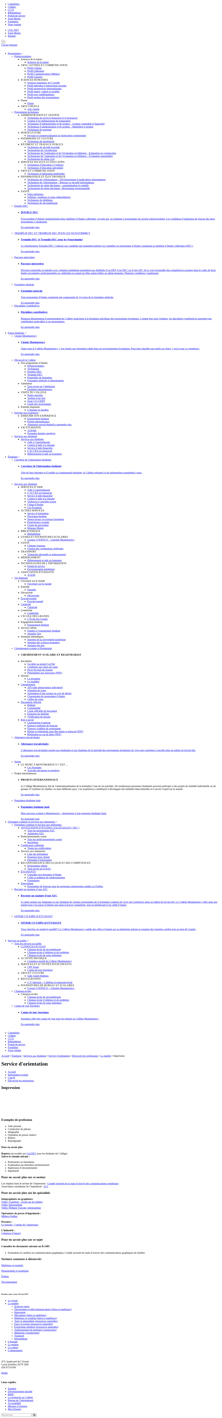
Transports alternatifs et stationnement (46, 554)
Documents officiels (31, 702)
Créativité (26, 604)
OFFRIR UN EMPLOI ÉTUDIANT (33, 916)
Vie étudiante (21, 578)
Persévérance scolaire (38, 522)
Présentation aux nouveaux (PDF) (44, 672)
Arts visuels (33, 109)
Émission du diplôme (38, 714)
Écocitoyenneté (29, 598)
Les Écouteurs (34, 507)
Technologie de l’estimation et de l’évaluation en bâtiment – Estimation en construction (71, 153)
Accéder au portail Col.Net (41, 664)
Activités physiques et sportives (43, 770)
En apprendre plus (30, 227)
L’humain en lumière (38, 409)
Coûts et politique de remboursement (46, 877)
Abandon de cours (36, 690)
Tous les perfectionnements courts (44, 839)
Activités (31, 430)
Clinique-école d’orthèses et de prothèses (48, 952)
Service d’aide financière (40, 448)
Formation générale (24, 284)
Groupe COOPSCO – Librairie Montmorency (51, 539)
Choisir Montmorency (25, 335)
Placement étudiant (37, 516)
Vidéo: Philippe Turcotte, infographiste (21, 1207)
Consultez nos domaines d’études (44, 874)
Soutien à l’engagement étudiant (43, 630)
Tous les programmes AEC (41, 830)
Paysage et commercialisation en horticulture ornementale (56, 135)
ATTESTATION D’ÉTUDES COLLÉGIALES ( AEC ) (50, 827)
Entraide (31, 589)
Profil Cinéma (34, 68)
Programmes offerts (37, 865)
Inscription (32, 842)
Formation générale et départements (45, 380)
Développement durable (20, 1391)
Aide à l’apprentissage (38, 442)
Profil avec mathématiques (40, 94)
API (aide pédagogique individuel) (45, 687)
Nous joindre (14, 24)
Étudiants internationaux (39, 389)
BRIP (11, 1394)
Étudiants (13, 456)
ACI (46, 1186)
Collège (12, 7)
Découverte (33, 595)
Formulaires (33, 880)
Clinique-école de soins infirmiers (44, 955)
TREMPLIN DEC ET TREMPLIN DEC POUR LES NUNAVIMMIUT (52, 233)
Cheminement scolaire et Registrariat (33, 648)
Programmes (14, 53)
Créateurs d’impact (11, 1233)
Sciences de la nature (38, 62)
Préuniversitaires (22, 56)
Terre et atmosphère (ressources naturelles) (36, 1321)
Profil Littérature (35, 71)
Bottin (4, 1373)
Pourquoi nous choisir (38, 857)
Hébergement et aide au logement (44, 454)
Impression (20, 1312)
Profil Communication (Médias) (43, 74)
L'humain (13, 1341)
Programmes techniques (26, 112)
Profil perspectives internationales (44, 88)
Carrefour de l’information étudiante (32, 459)
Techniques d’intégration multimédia (46, 173)
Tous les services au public (28, 943)
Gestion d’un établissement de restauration (49, 120)
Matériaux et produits (12, 1265)
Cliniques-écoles (22, 991)
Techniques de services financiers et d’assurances (52, 118)
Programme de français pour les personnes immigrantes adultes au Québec (65, 886)
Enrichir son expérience (26, 412)
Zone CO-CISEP (36, 401)
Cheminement (28, 684)
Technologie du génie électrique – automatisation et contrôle (58, 185)
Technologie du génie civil (40, 159)
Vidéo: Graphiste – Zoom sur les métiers (22, 1202)
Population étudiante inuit (27, 800)
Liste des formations (37, 854)
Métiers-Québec (9, 1216)
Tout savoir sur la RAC (39, 868)
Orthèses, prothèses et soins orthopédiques (49, 197)
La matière (105, 1055)
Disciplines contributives (26, 305)
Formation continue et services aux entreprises (32, 821)
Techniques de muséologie (40, 141)
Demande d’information (39, 860)
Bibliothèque (14, 12)
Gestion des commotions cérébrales (45, 548)
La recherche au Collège (20, 1397)
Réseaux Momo (35, 528)
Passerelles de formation (39, 377)
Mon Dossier (14, 1409)
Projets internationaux (38, 421)
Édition (5, 1276)
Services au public (17, 940)
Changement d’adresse (39, 722)
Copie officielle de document (42, 711)
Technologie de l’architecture (42, 150)
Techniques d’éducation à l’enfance (45, 164)
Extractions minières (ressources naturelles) (36, 1327)
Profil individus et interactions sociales (46, 85)
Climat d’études (35, 504)
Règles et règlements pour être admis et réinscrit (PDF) (55, 731)
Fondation (13, 21)
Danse (30, 103)
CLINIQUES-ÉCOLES (33, 946)
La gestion (13, 1344)
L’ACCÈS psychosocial (39, 451)
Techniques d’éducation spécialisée (45, 167)
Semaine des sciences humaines (43, 642)
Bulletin (31, 705)
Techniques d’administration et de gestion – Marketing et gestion (60, 126)
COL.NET (13, 30)
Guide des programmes (39, 404)
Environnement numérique (41, 569)
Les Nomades (34, 767)
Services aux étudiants (25, 436)
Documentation (9, 1282)
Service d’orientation (38, 513)
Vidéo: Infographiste (11, 1204)
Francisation (27, 883)
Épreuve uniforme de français (42, 725)
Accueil (5, 1055)
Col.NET (31, 1153)
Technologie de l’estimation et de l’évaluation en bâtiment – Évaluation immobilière (70, 156)
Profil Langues (34, 76)
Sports (17, 761)
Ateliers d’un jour (36, 398)
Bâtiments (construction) (26, 1332)
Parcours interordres (24, 257)
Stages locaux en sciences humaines (45, 519)
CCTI (11, 9)
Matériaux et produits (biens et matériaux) (35, 1318)
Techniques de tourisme (39, 129)
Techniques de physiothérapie (42, 203)
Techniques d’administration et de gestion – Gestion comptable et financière (66, 123)
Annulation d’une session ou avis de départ (49, 693)
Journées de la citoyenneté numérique (46, 639)
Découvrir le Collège (25, 360)
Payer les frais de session (40, 669)
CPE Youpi (33, 967)
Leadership (33, 613)
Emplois (12, 1388)
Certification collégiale (32, 845)
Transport (19, 1335)
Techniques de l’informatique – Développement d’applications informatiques (66, 179)
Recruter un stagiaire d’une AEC (31, 889)
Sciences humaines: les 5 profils (43, 82)
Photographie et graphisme (15, 1271)
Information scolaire (18, 1074)
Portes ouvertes (35, 395)
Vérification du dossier (39, 716)
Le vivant (13, 1300)
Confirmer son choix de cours (42, 667)
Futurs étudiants (16, 333)
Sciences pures (21, 1306)
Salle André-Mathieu (38, 975)
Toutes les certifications (39, 848)
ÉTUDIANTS (28, 871)
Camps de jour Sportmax (40, 970)
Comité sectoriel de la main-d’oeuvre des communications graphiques (82, 1183)
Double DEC (21, 206)
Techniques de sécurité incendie (43, 147)
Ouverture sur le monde (39, 583)
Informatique (20, 1338)
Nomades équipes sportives (41, 433)
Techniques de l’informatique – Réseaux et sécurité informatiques (60, 182)
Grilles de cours (35, 699)
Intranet (12, 36)
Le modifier (33, 681)
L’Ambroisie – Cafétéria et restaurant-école (49, 982)
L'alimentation (15, 1350)
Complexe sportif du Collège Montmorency (49, 961)
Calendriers (14, 4)
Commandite (33, 708)
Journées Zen (34, 633)
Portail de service (16, 15)
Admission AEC (35, 833)
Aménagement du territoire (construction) (35, 1330)
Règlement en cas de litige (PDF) (44, 734)
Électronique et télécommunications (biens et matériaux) (43, 1309)
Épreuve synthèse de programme (44, 728)
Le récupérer (33, 678)
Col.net (5, 45)
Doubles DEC (34, 371)
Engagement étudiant (38, 418)
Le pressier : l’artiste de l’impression (19, 1224)
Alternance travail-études (40, 424)
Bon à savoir (27, 719)
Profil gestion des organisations (43, 97)
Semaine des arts (35, 645)
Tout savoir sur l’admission (41, 386)
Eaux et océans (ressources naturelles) (33, 1324)
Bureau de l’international (20, 1400)
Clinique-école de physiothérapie (44, 949)
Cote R (11, 1077)
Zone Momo (14, 18)
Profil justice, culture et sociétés (43, 91)
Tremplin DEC (35, 374)
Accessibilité (14, 1403)
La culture (13, 1347)
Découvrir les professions (85, 1055)
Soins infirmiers (35, 194)
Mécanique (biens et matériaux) (30, 1315)
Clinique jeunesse (36, 545)
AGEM (31, 575)
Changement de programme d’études (46, 696)
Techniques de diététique (40, 200)
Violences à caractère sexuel (41, 501)
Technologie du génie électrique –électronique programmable (58, 188)
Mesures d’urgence (17, 1406)
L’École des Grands (37, 619)
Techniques (33, 368)
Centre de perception (38, 525)
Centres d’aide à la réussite (41, 445)
